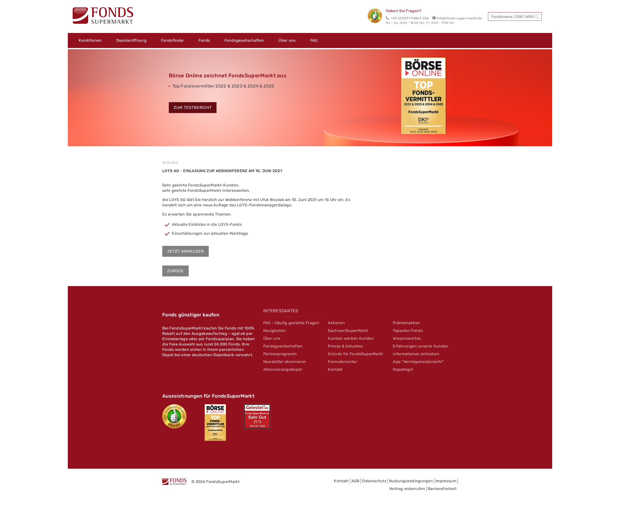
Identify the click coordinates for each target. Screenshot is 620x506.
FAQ (314, 40)
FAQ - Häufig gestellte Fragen (291, 323)
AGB (355, 481)
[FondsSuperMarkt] (103, 16)
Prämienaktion (406, 323)
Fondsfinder (172, 40)
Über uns (287, 40)
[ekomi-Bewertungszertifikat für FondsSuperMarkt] (174, 416)
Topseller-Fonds (408, 330)
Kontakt (335, 369)
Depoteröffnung (131, 40)
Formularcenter (342, 361)
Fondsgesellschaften (244, 40)
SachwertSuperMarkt (348, 330)
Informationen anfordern (416, 354)
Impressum (445, 481)
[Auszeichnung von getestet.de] (257, 416)
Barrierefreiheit (442, 488)
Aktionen (336, 323)
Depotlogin (403, 369)
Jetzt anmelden (185, 251)
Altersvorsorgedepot (282, 369)
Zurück (175, 271)
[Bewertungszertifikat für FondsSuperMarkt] (377, 16)
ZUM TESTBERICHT (193, 107)
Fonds (204, 40)
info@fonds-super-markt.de (459, 18)
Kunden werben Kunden (351, 338)
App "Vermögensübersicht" (418, 361)
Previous (60, 100)
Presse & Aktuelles (345, 346)
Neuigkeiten (274, 330)
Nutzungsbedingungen (411, 481)
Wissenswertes (407, 338)
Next (559, 100)
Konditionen (90, 40)
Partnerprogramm (280, 354)
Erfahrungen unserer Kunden (420, 346)
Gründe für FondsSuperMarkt (355, 354)
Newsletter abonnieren (284, 361)
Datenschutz (374, 481)
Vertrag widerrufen (407, 488)
